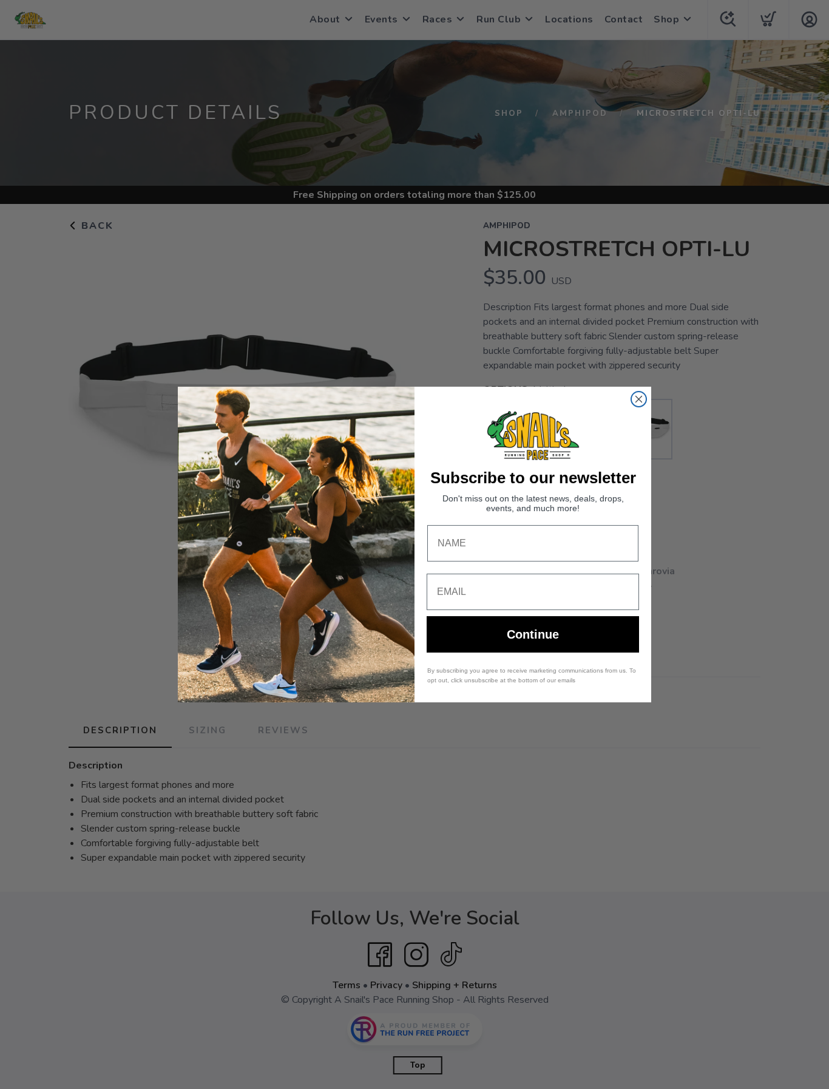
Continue (533, 634)
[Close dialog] (638, 399)
